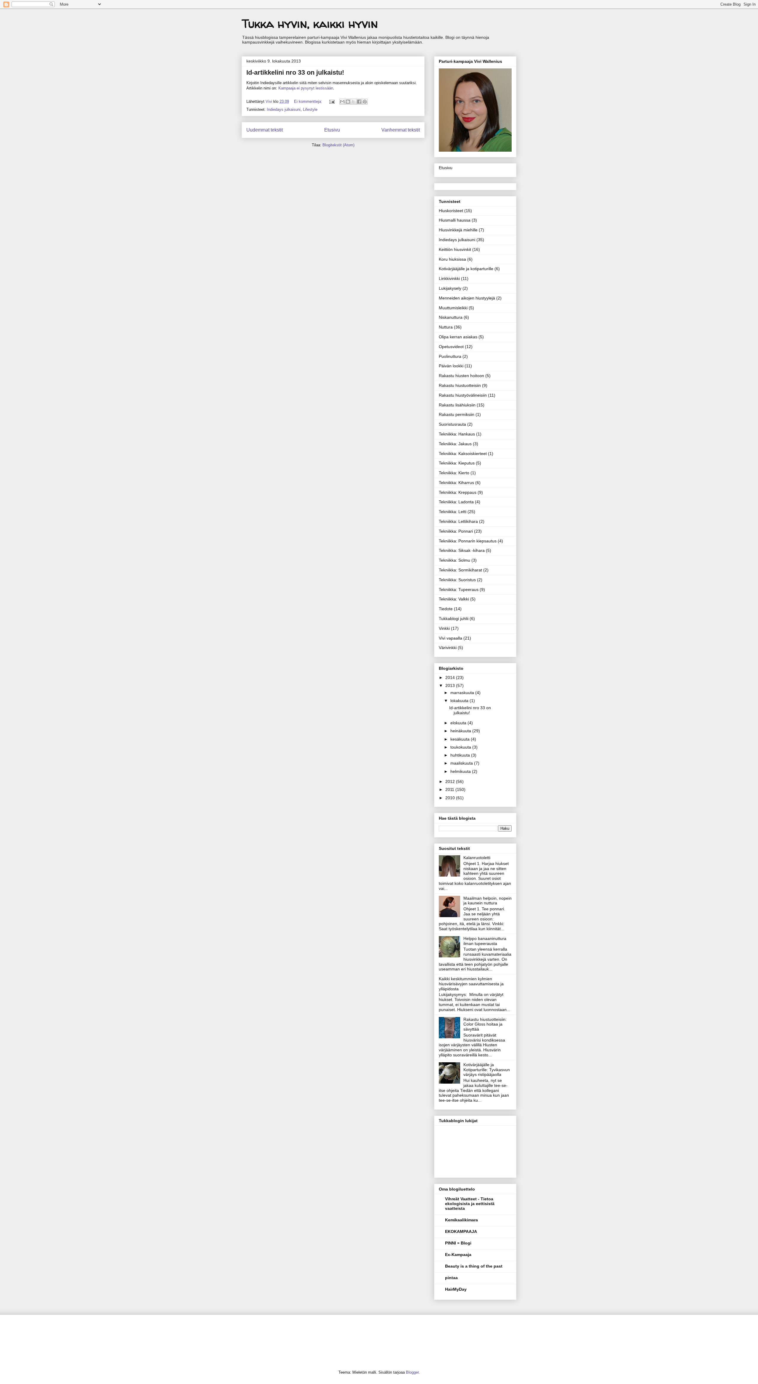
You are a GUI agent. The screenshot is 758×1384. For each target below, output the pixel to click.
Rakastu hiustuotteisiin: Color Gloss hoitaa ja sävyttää (485, 1024)
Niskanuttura (450, 317)
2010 (450, 797)
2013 (450, 685)
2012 (450, 781)
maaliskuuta (462, 763)
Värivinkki (448, 647)
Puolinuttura (450, 356)
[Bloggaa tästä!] (348, 102)
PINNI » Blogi (458, 1243)
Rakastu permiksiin (456, 414)
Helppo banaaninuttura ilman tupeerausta (484, 941)
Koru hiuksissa (452, 259)
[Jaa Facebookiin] (359, 102)
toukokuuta (461, 747)
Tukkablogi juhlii (453, 618)
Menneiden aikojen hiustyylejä (467, 298)
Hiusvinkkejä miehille (458, 230)
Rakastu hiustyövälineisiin (463, 395)
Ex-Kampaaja (458, 1254)
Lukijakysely (450, 288)
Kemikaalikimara (461, 1220)
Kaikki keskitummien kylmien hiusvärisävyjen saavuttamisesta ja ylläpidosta (471, 983)
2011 (450, 789)
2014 (450, 677)
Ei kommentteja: (308, 101)
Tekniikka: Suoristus (457, 579)
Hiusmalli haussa (454, 220)
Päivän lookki (451, 365)
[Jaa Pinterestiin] (365, 102)
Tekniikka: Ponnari (456, 531)
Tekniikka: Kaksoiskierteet (463, 453)
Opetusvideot (451, 346)
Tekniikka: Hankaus (457, 434)
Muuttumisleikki (453, 307)
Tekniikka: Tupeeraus (458, 589)
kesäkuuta (460, 739)
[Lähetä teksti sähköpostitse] (331, 101)
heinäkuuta (461, 730)
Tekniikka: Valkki (454, 599)
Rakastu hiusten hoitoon (461, 375)
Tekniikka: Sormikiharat (460, 570)
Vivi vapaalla (450, 638)
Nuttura (446, 327)
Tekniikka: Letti (452, 511)
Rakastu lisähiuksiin (457, 405)
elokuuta (459, 722)
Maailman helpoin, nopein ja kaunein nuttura (487, 901)
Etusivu (332, 129)
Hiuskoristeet (451, 210)
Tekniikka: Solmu (454, 560)
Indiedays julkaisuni (284, 109)
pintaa (451, 1277)
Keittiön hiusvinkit (455, 249)
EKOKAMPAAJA (461, 1231)
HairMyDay (456, 1289)
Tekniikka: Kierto (454, 472)
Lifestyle (310, 109)
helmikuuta (461, 771)
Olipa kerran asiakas (458, 336)
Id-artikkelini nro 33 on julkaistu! (295, 72)
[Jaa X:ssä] (353, 102)
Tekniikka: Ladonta (456, 501)
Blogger (412, 1372)
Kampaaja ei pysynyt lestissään (305, 88)
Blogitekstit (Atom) (338, 145)
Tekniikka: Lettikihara (458, 521)
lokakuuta (460, 700)
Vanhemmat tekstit (400, 129)
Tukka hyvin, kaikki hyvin (310, 23)
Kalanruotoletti (476, 857)
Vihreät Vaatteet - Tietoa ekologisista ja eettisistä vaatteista (469, 1203)
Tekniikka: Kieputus (457, 463)
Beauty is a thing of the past (473, 1266)
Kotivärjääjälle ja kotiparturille (466, 268)
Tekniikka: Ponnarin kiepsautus (468, 541)
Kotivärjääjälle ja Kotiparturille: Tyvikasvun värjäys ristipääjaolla (486, 1069)
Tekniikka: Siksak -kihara (462, 550)
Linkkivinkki (449, 278)
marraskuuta (462, 692)
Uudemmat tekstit (264, 129)
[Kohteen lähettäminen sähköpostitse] (342, 102)
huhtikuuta (460, 755)
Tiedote (446, 608)
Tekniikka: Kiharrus (456, 482)
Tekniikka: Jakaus (455, 443)
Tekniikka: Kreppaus (457, 492)
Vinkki (444, 628)
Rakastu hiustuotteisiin (460, 385)
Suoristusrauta (452, 424)
